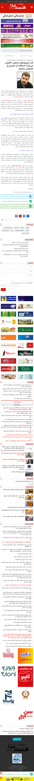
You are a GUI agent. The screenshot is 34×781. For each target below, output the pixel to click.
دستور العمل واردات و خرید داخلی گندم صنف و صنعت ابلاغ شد (16, 589)
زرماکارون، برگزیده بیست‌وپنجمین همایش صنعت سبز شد (17, 640)
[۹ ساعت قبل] (29, 448)
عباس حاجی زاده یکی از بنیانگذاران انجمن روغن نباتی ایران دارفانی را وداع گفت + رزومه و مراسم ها (17, 409)
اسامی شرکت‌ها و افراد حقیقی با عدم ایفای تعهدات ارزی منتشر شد (17, 611)
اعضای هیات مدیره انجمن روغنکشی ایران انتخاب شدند (18, 419)
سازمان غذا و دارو (7, 100)
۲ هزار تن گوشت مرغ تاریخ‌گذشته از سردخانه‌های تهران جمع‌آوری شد (17, 626)
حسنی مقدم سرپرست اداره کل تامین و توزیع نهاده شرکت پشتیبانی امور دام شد (17, 386)
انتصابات (30, 382)
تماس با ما (20, 1)
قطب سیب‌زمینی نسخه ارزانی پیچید (22, 557)
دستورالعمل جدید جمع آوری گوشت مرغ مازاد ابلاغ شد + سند (14, 460)
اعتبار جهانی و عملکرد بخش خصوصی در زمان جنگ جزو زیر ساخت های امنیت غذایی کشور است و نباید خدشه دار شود (17, 593)
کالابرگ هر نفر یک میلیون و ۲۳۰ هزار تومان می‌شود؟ (18, 646)
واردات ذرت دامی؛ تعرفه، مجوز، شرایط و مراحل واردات (18, 567)
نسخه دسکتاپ (17, 739)
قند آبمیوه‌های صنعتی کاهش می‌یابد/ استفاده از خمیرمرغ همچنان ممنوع (19, 66)
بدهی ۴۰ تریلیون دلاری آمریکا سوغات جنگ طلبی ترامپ (17, 620)
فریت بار (31, 484)
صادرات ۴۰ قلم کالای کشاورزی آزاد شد (22, 622)
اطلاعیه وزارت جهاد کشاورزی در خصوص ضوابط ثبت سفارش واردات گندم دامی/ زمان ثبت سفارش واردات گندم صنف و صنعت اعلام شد (13, 448)
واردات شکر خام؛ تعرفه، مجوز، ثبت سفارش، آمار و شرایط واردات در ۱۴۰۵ (17, 581)
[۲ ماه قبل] (29, 491)
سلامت (27, 230)
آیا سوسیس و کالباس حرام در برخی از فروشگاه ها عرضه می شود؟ (16, 255)
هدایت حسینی (25, 233)
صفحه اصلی (29, 50)
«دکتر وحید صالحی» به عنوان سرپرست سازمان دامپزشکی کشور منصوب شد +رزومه (17, 392)
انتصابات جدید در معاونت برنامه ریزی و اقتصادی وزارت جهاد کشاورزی (17, 395)
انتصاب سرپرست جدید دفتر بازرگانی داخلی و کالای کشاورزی (16, 389)
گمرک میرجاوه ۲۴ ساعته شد (18, 472)
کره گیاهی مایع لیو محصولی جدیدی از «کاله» (14, 490)
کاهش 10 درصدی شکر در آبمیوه (20, 243)
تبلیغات (8, 1)
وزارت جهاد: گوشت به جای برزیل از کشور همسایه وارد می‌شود (16, 415)
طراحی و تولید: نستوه (15, 770)
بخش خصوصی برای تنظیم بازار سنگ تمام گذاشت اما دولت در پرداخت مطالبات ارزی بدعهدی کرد (16, 616)
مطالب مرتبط (28, 240)
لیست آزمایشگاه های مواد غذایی (24, 481)
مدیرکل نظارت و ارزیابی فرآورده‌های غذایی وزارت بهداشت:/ (20, 60)
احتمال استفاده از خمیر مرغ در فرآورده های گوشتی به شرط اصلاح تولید (15, 245)
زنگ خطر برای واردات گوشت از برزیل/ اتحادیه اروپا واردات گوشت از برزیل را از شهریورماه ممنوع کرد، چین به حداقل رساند (16, 426)
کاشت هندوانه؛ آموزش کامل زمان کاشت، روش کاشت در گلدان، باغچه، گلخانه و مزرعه (17, 412)
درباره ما (25, 1)
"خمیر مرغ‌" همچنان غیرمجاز (21, 249)
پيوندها (16, 1)
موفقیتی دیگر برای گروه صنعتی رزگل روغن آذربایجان (19, 507)
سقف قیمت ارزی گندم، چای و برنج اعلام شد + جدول (18, 441)
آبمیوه (27, 228)
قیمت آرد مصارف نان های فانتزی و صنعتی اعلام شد (18, 435)
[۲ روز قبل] (29, 467)
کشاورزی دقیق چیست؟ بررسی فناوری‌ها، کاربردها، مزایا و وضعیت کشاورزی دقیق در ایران (17, 527)
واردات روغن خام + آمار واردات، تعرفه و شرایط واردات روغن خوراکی (17, 630)
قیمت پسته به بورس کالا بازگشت (23, 560)
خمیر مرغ (20, 96)
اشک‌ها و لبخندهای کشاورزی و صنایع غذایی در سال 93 (15, 251)
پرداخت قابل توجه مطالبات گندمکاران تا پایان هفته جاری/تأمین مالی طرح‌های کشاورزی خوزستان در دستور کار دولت (17, 732)
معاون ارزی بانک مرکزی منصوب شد (22, 398)
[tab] (17, 401)
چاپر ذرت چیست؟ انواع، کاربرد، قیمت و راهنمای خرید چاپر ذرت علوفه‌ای (17, 546)
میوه (12, 230)
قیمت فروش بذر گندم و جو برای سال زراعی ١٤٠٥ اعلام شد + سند (16, 438)
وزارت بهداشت (5, 230)
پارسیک (22, 228)
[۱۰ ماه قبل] (29, 504)
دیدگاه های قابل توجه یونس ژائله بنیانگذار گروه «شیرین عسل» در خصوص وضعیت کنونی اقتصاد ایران (17, 602)
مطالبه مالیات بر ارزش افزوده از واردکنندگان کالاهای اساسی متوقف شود (17, 598)
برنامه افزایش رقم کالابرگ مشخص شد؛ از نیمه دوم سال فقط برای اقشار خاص (16, 563)
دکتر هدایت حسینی (28, 100)
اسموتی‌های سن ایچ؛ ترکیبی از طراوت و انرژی (14, 516)
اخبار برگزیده (22, 50)
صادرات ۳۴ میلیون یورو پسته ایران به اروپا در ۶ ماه (18, 643)
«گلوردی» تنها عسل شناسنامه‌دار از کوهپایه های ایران (13, 511)
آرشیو (12, 1)
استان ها (30, 726)
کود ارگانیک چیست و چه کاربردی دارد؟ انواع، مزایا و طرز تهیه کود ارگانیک (16, 422)
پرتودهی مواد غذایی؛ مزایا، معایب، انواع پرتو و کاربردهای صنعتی (17, 432)
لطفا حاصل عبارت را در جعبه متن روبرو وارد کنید (22, 283)
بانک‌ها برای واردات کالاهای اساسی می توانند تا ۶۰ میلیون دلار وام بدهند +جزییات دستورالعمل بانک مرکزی (13, 467)
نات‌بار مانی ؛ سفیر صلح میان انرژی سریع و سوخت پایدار (14, 497)
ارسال (3, 289)
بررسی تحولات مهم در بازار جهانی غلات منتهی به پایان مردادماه (18, 570)
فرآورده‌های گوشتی (16, 165)
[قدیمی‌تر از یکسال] (29, 512)
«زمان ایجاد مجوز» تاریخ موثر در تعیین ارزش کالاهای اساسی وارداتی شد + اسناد (16, 607)
